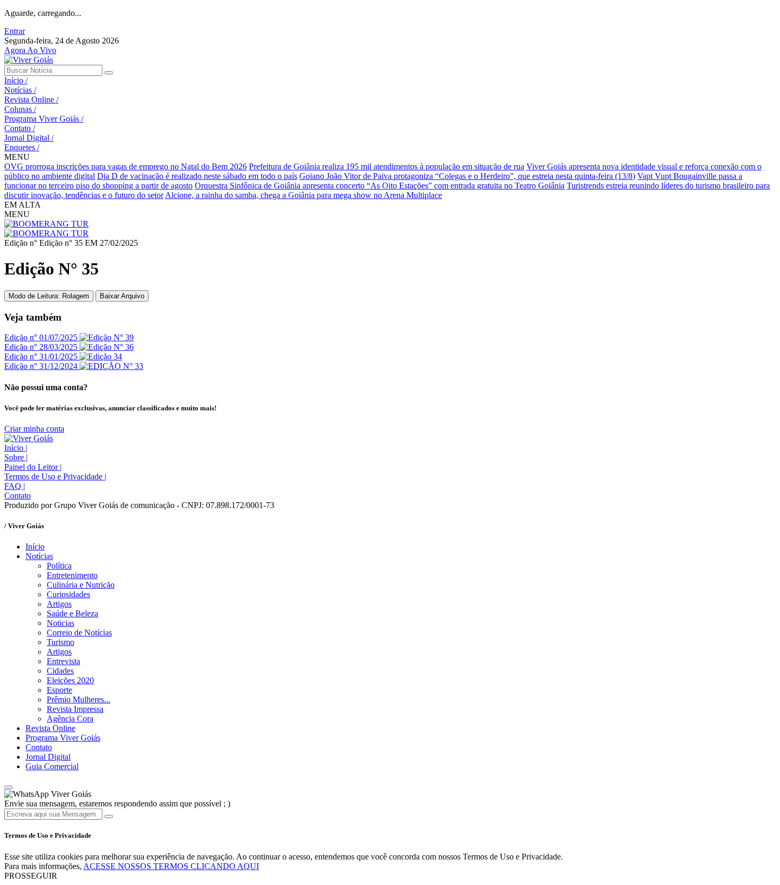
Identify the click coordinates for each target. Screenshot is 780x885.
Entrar (14, 31)
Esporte (59, 689)
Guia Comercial (52, 766)
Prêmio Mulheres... (78, 699)
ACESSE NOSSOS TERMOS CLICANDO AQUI (171, 866)
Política (59, 565)
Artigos (59, 603)
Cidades (60, 670)
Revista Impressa (75, 709)
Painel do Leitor (33, 466)
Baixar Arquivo (122, 296)
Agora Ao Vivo (30, 50)
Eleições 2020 (70, 680)
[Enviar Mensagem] (109, 816)
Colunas (20, 109)
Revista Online (31, 99)
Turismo (60, 642)
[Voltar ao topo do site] (8, 787)
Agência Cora (70, 718)
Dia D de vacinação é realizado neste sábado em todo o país (197, 176)
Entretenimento (72, 575)
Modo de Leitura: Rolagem (48, 296)
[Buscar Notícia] (109, 72)
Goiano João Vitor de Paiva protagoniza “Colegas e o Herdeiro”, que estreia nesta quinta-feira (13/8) (467, 176)
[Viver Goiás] (28, 59)
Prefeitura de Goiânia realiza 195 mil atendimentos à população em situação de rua (386, 166)
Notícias (20, 89)
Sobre (16, 457)
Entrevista (63, 661)
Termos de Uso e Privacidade (55, 476)
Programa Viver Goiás (43, 118)
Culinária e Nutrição (81, 584)
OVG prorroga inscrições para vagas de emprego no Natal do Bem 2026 (125, 166)
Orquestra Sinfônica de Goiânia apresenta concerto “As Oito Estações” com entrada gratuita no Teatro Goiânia (380, 185)
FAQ (14, 486)
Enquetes (21, 147)
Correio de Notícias (79, 632)
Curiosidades (68, 594)
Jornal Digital (29, 137)
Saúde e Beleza (72, 613)
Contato (19, 128)
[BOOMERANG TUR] (46, 223)
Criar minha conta (34, 428)
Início (16, 80)
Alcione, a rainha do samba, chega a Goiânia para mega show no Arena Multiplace (303, 195)
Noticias (60, 623)
